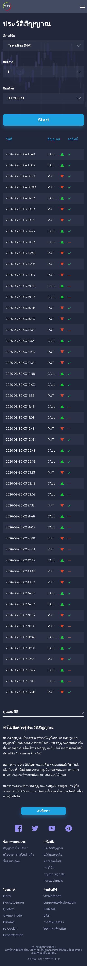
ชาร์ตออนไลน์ (52, 861)
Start (43, 119)
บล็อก (47, 915)
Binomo (9, 922)
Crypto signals (54, 874)
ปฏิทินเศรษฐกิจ (53, 854)
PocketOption (13, 902)
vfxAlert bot (52, 896)
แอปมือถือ (49, 909)
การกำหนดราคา (54, 922)
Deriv (7, 896)
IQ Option (10, 928)
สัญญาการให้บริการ (15, 848)
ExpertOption (13, 935)
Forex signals (53, 880)
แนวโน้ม (49, 867)
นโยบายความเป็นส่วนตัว (18, 854)
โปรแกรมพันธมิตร (55, 928)
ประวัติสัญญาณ (53, 848)
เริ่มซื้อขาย (43, 811)
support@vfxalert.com (60, 902)
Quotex (8, 909)
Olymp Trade (12, 915)
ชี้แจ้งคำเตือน (11, 861)
